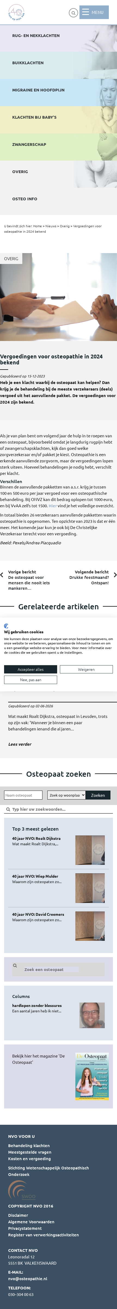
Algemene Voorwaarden (31, 1221)
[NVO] (16, 12)
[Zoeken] (73, 12)
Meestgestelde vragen (29, 1152)
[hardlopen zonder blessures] (41, 1008)
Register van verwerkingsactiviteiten (43, 1234)
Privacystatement (25, 1228)
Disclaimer (18, 1215)
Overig (65, 226)
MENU (97, 12)
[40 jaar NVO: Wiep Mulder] (41, 878)
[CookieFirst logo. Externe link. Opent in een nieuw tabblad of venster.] (6, 625)
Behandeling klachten (29, 1145)
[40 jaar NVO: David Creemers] (41, 916)
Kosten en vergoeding (29, 1158)
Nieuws (50, 226)
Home (37, 226)
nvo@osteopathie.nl (27, 1278)
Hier (53, 505)
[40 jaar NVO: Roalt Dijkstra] (41, 840)
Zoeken (98, 795)
